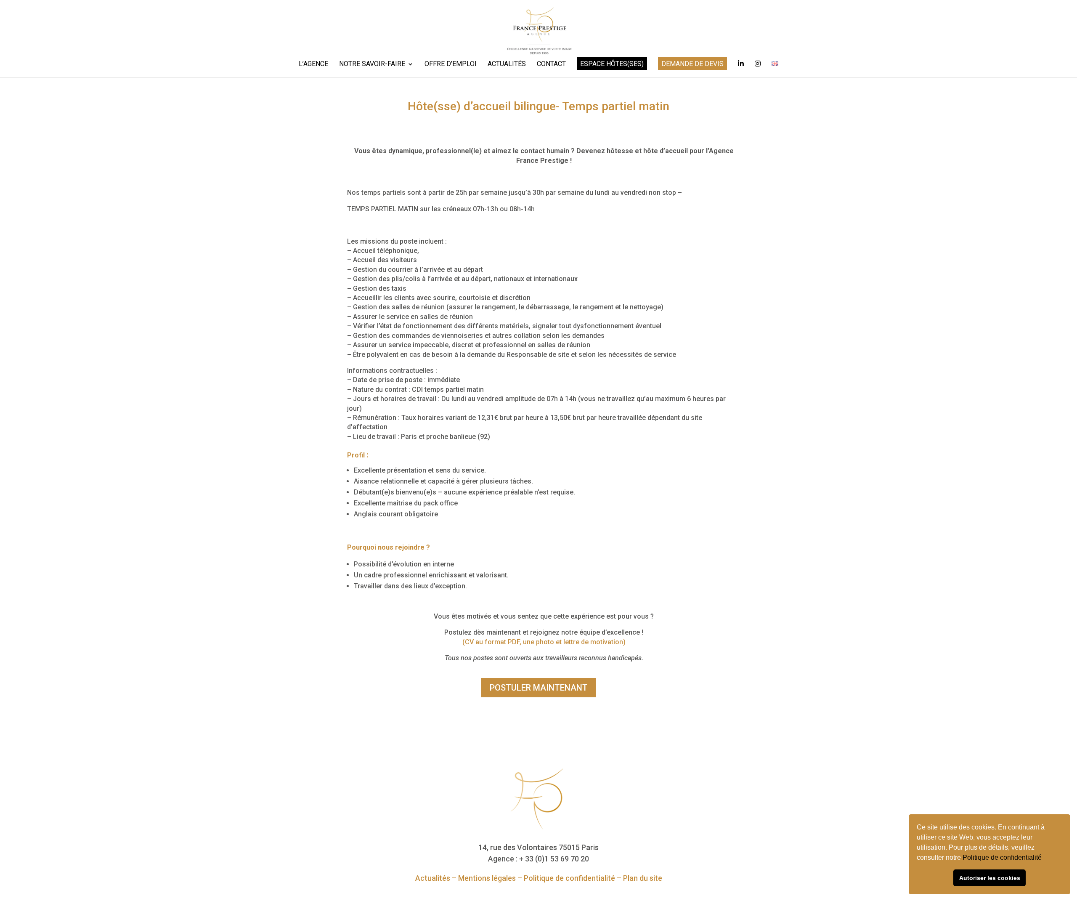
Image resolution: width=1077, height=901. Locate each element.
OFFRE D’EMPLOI (450, 64)
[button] (1044, 858)
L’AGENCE (313, 64)
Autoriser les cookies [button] (989, 877)
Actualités (432, 878)
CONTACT (551, 64)
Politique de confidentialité (1003, 857)
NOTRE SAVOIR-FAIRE (372, 64)
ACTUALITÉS (507, 64)
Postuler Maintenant (539, 688)
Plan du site (642, 878)
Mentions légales (487, 878)
